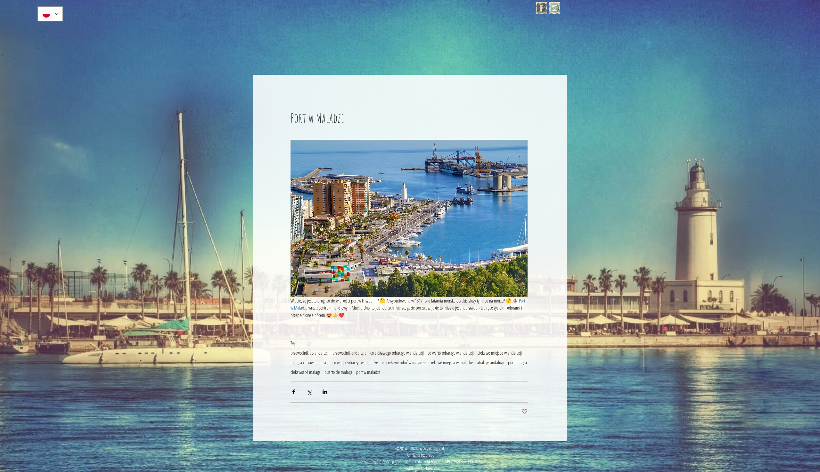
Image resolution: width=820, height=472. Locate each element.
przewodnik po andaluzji (310, 353)
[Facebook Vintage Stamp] (541, 8)
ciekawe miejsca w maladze (451, 362)
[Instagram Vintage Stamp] (554, 8)
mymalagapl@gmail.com (392, 461)
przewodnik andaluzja (349, 353)
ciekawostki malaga (306, 372)
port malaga (517, 362)
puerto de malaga (338, 372)
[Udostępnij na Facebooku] (294, 392)
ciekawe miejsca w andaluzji (500, 353)
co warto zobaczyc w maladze (355, 362)
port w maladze (368, 372)
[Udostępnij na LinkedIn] (325, 392)
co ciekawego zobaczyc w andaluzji (397, 353)
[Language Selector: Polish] (50, 13)
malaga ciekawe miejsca (310, 362)
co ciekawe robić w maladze (404, 362)
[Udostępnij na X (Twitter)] (309, 392)
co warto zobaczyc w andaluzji (451, 353)
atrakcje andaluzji (490, 362)
